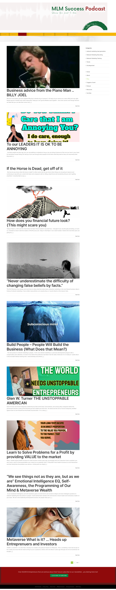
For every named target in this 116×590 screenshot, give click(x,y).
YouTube (89, 93)
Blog (88, 79)
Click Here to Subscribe (59, 575)
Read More (77, 106)
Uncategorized (90, 65)
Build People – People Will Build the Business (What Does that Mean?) (38, 346)
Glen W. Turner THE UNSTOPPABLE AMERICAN (38, 400)
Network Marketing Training (94, 58)
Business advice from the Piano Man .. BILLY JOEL (40, 92)
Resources (89, 89)
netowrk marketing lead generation (96, 51)
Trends (88, 62)
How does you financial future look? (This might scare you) (38, 222)
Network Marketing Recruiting (95, 55)
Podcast (89, 86)
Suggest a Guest (91, 82)
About (88, 75)
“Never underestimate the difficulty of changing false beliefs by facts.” (40, 283)
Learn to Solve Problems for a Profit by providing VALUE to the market (40, 454)
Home (88, 72)
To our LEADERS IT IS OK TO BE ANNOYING (34, 146)
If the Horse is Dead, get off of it (35, 168)
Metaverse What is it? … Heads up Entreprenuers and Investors (37, 541)
